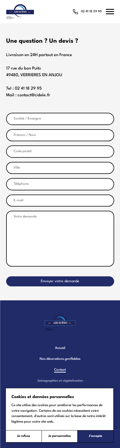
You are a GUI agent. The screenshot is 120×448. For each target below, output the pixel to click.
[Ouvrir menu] (110, 11)
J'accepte (95, 436)
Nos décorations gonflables (60, 359)
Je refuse (23, 436)
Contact (60, 370)
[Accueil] (60, 322)
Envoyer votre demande (60, 281)
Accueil (60, 348)
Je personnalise (59, 436)
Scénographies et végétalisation (60, 380)
